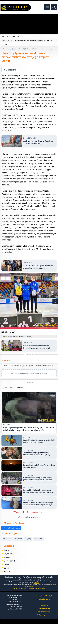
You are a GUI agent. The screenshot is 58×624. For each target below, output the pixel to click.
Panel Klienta (44, 605)
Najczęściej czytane (14, 387)
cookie (36, 583)
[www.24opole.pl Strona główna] (15, 8)
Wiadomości (16, 36)
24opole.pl (6, 36)
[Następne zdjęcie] (55, 301)
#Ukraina (18, 539)
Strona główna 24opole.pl (44, 596)
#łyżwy (28, 539)
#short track (7, 539)
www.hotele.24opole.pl (44, 599)
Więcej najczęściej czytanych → (29, 512)
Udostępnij (11, 70)
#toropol (38, 539)
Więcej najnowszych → (29, 517)
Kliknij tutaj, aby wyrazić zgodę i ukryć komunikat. (29, 588)
